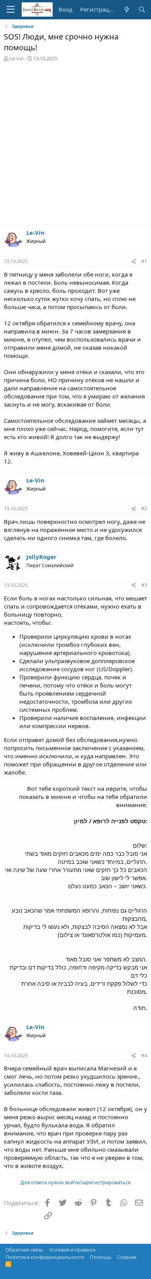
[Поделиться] (134, 261)
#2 (144, 508)
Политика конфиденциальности (44, 1256)
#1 (144, 261)
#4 (144, 1055)
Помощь (101, 1256)
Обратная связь (24, 1249)
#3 (144, 585)
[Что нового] (126, 9)
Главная (126, 1256)
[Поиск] (141, 9)
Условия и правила (72, 1249)
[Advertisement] (75, 145)
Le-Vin (16, 58)
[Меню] (11, 9)
